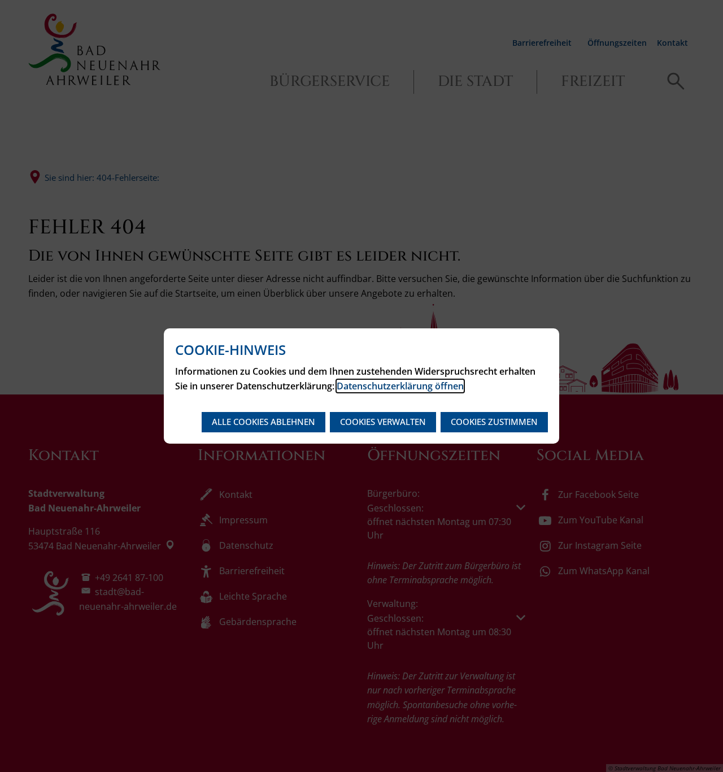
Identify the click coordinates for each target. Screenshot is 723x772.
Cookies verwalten (383, 421)
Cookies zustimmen (494, 421)
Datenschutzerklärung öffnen (400, 386)
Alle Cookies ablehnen (263, 421)
